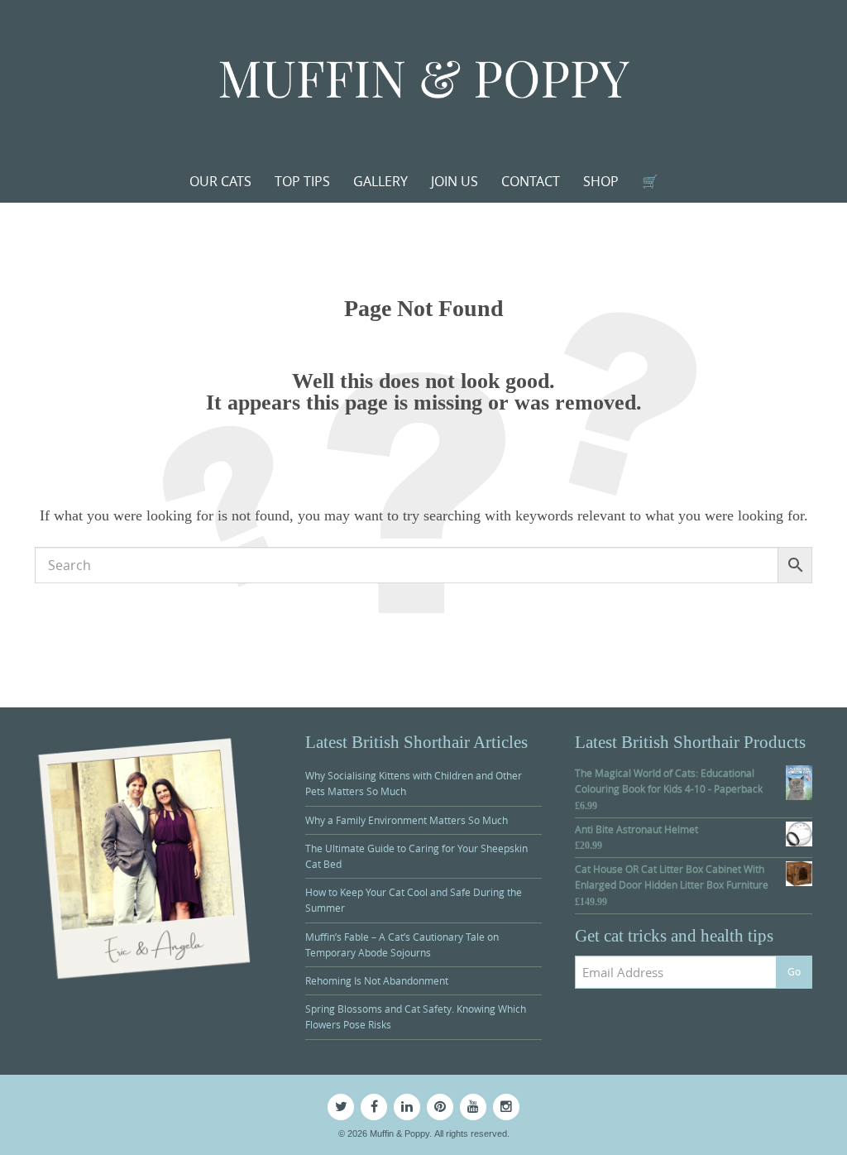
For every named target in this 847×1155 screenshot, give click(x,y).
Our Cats (220, 181)
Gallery (380, 181)
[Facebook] (374, 1107)
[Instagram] (506, 1107)
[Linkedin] (407, 1107)
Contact (530, 181)
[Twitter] (341, 1107)
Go (794, 971)
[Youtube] (473, 1107)
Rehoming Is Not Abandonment (376, 980)
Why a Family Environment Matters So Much (406, 820)
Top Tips (302, 181)
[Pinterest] (440, 1107)
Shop (601, 181)
